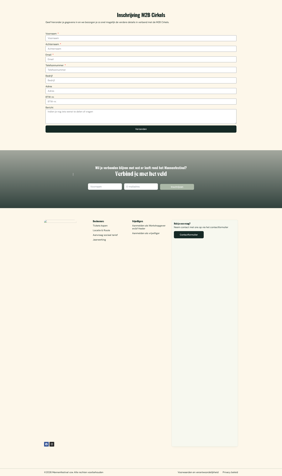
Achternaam (52, 44)
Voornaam (51, 33)
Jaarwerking (99, 239)
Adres (49, 86)
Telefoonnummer (55, 65)
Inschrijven (177, 186)
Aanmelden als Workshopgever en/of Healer (149, 227)
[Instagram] (51, 444)
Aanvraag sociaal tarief (105, 235)
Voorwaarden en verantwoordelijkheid (198, 472)
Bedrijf (49, 75)
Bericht (49, 107)
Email (49, 54)
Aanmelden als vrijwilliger (146, 233)
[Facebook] (46, 444)
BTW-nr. (50, 96)
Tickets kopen (100, 225)
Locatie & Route (101, 230)
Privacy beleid (230, 472)
